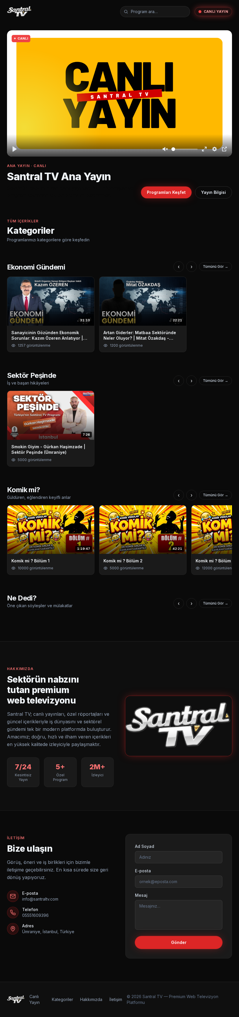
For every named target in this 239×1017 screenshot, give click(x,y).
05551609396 (35, 915)
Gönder (179, 942)
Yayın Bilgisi (213, 192)
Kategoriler (62, 999)
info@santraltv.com (40, 898)
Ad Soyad (144, 846)
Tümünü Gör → (215, 266)
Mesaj (141, 895)
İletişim (115, 999)
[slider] (184, 149)
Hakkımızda (91, 999)
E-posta (143, 870)
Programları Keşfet (166, 192)
